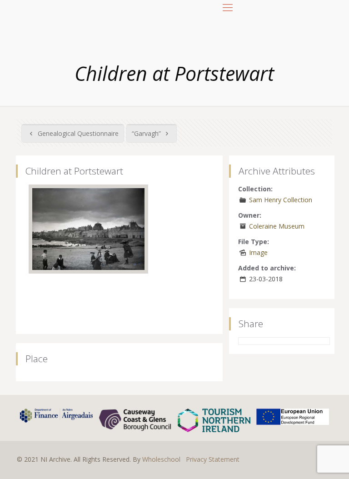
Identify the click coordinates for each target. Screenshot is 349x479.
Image (258, 252)
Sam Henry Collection (280, 199)
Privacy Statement (212, 459)
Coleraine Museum (276, 226)
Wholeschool (161, 459)
